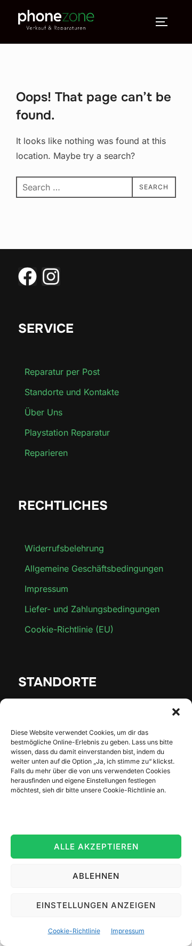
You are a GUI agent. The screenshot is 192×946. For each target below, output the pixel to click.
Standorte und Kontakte (72, 392)
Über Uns (43, 412)
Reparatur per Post (62, 371)
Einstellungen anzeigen (96, 905)
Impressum (128, 931)
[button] (176, 712)
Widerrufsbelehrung (64, 548)
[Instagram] (51, 276)
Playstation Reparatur (67, 432)
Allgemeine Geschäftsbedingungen (94, 568)
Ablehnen (96, 876)
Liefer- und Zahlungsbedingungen (92, 609)
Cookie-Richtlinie (74, 931)
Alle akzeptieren (96, 846)
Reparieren (46, 452)
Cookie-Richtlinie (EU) (69, 629)
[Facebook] (27, 276)
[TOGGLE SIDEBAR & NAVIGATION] (165, 22)
